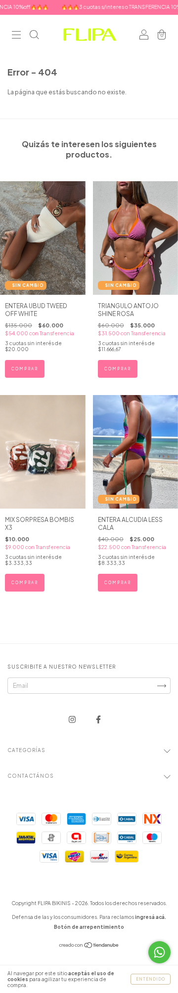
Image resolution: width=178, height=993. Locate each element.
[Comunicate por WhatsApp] (159, 952)
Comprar (24, 368)
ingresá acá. (150, 917)
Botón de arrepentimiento (89, 927)
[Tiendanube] (89, 946)
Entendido (150, 979)
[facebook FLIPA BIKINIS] (98, 719)
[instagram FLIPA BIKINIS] (72, 719)
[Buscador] (34, 36)
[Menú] (16, 36)
